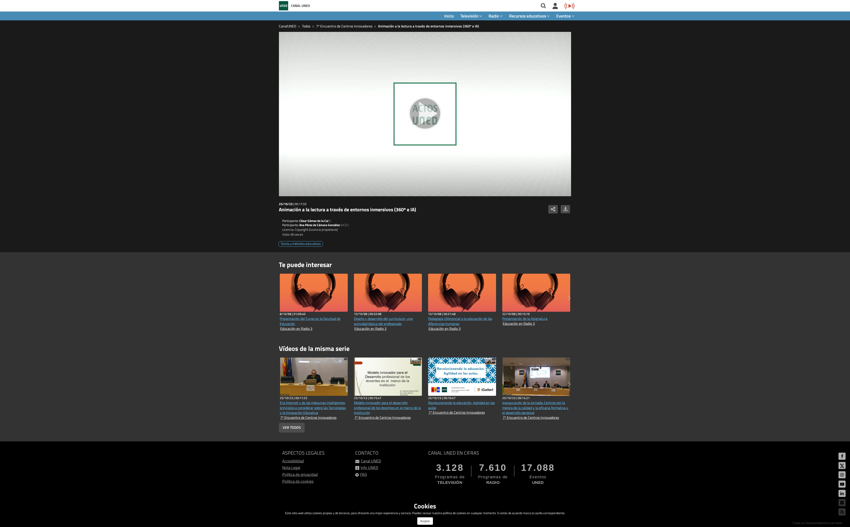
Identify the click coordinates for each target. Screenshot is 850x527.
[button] (569, 298)
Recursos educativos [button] (528, 16)
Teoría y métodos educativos (301, 243)
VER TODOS (292, 427)
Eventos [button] (564, 16)
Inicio (449, 16)
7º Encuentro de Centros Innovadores (344, 26)
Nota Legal (291, 468)
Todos (306, 26)
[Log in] (555, 6)
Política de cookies (297, 481)
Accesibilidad (293, 461)
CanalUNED (287, 26)
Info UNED (369, 468)
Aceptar (425, 521)
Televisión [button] (469, 16)
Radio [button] (494, 16)
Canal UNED (371, 461)
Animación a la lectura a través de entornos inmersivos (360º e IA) (428, 26)
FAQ (363, 474)
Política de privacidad (300, 474)
